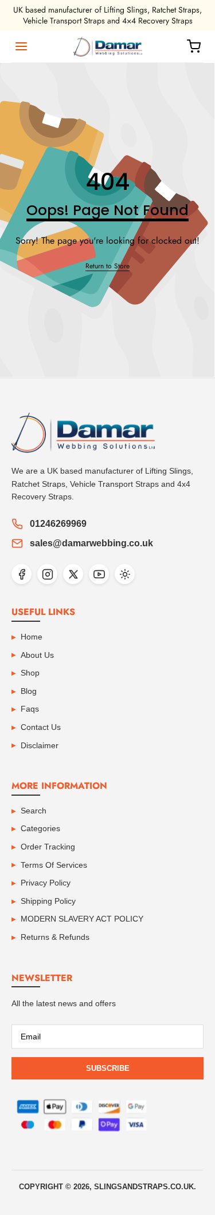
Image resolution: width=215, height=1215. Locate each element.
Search (33, 810)
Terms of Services (54, 864)
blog (29, 691)
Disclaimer (39, 745)
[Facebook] (21, 574)
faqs (30, 708)
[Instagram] (47, 574)
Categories (40, 828)
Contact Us (41, 727)
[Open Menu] (21, 46)
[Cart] (194, 46)
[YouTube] (99, 574)
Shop (30, 672)
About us (37, 655)
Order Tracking (48, 846)
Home (31, 636)
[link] (107, 266)
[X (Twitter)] (73, 574)
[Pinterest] (125, 574)
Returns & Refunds (55, 937)
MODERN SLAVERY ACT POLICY (82, 918)
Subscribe (108, 1068)
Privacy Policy (46, 882)
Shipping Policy (48, 901)
